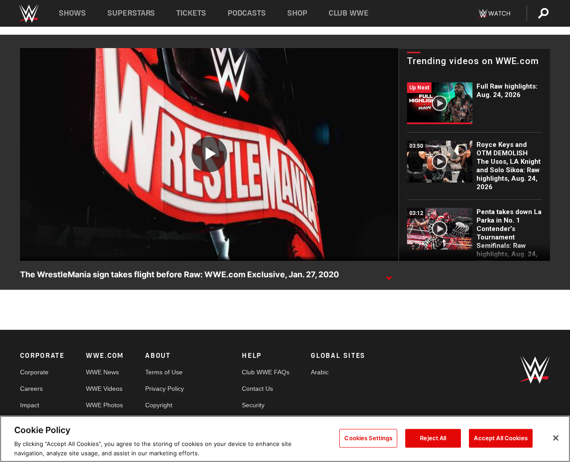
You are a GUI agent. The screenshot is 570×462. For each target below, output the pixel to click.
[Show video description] (389, 275)
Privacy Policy (164, 388)
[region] (285, 439)
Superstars (131, 13)
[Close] (556, 438)
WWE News (102, 372)
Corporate (34, 372)
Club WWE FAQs (265, 372)
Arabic (320, 372)
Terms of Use (164, 372)
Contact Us (257, 388)
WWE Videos (104, 388)
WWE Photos (104, 405)
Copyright (158, 405)
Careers (31, 388)
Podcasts (247, 13)
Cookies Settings (368, 438)
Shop (297, 13)
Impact (29, 405)
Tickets (191, 13)
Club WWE (349, 13)
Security (253, 405)
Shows (72, 13)
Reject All (433, 438)
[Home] (28, 13)
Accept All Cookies (500, 438)
